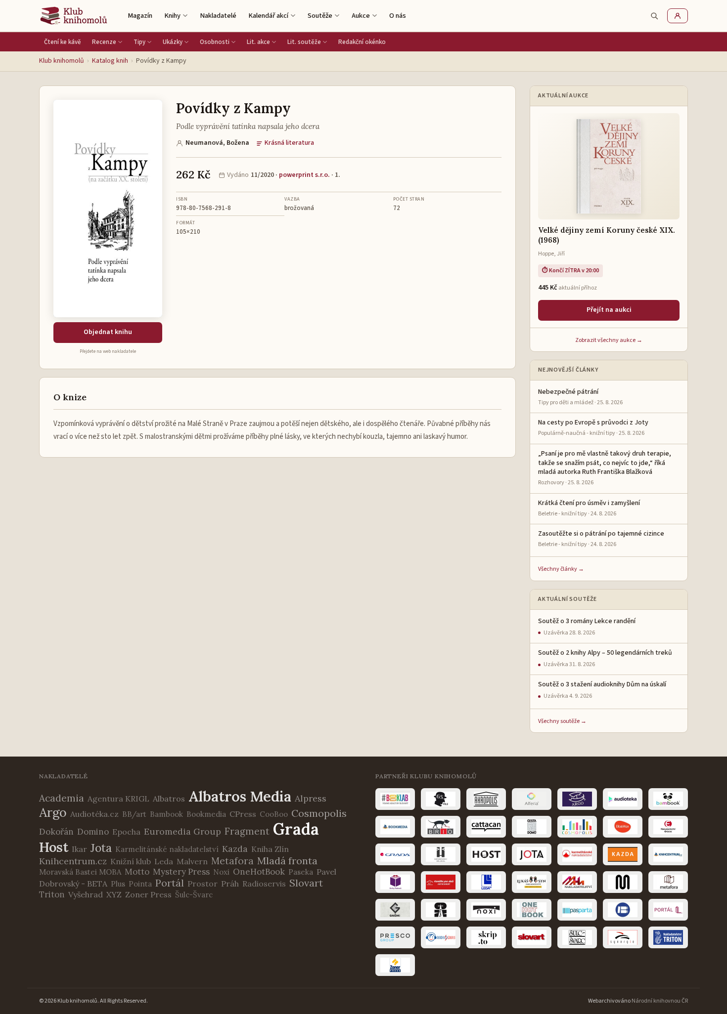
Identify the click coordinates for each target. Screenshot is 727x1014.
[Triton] (668, 937)
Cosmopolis (319, 813)
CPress (242, 814)
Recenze (104, 42)
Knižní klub (130, 861)
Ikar (79, 849)
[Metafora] (668, 882)
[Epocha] (668, 827)
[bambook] (668, 799)
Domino (93, 831)
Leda (163, 861)
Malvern (192, 861)
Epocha (126, 832)
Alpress (310, 798)
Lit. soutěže (304, 42)
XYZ (114, 894)
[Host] (486, 854)
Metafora (232, 861)
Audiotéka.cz (94, 814)
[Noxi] (486, 910)
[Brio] (440, 827)
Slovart (306, 883)
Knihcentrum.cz (73, 861)
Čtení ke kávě (62, 42)
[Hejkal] (440, 854)
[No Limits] (440, 910)
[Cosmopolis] (577, 827)
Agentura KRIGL (118, 798)
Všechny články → (561, 569)
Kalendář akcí (268, 15)
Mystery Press (181, 871)
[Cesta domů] (531, 827)
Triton (52, 894)
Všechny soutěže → (562, 721)
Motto (137, 871)
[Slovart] (531, 937)
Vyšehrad (85, 894)
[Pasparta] (577, 910)
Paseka (300, 872)
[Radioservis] (440, 937)
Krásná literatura (289, 143)
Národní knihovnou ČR (660, 1001)
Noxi (221, 872)
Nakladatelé (218, 15)
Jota (101, 848)
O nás (397, 15)
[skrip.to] (486, 937)
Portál (169, 883)
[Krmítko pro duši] (440, 882)
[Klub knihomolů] (73, 15)
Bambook (166, 814)
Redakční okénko (362, 42)
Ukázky (172, 42)
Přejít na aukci (609, 310)
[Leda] (486, 882)
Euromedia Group (182, 831)
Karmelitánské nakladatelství (167, 849)
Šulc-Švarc (194, 894)
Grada (296, 829)
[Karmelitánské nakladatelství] (577, 854)
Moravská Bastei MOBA (80, 872)
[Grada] (395, 854)
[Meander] (622, 882)
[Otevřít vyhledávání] (654, 15)
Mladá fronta (287, 860)
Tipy (139, 42)
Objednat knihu (108, 332)
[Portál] (668, 910)
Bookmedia (206, 814)
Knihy (172, 15)
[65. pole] (440, 799)
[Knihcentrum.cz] (668, 854)
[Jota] (531, 854)
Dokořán (56, 831)
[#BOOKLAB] (395, 799)
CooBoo (274, 814)
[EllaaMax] (622, 827)
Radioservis (264, 883)
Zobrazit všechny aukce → (608, 340)
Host (53, 847)
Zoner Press (148, 894)
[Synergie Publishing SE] (622, 937)
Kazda (235, 848)
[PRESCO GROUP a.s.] (395, 937)
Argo (53, 812)
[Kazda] (622, 854)
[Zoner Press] (395, 965)
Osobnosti (214, 42)
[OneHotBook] (531, 910)
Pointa (140, 883)
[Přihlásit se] (677, 15)
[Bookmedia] (395, 827)
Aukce (361, 15)
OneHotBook (259, 871)
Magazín (140, 15)
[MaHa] (577, 882)
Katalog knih (110, 61)
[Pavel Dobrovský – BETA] (622, 910)
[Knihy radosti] (395, 882)
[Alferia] (531, 799)
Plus (118, 883)
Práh (230, 883)
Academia (61, 798)
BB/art (134, 814)
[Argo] (577, 799)
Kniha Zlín (270, 849)
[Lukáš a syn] (531, 882)
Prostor (202, 883)
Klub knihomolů (61, 61)
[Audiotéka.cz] (622, 799)
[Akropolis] (486, 799)
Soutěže (320, 15)
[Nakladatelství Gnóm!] (395, 910)
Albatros (169, 798)
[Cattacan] (486, 827)
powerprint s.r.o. (304, 175)
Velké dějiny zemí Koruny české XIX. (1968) (606, 235)
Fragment (247, 831)
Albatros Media (239, 796)
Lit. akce (258, 42)
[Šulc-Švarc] (577, 937)
